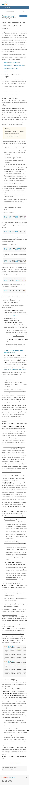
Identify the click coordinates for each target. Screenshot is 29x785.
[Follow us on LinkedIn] (8, 781)
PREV (11, 762)
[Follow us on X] (5, 781)
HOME (13, 762)
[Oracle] (5, 777)
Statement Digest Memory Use (11, 68)
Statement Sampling (8, 71)
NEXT (18, 762)
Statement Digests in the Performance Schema (14, 65)
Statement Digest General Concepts (12, 62)
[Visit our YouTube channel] (11, 781)
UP (15, 762)
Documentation (6, 7)
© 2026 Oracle (12, 777)
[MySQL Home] (4, 3)
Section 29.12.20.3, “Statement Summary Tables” (15, 369)
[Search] (23, 11)
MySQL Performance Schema (8, 16)
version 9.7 (22, 15)
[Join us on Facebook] (3, 781)
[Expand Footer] (26, 777)
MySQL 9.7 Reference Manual (8, 15)
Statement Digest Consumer (12, 315)
